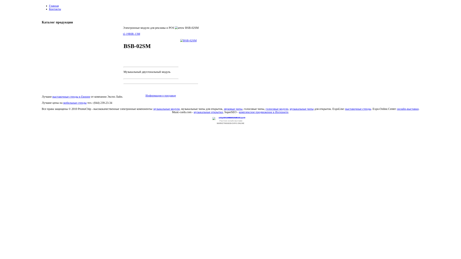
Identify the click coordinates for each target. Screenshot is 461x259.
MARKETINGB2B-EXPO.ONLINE (230, 123)
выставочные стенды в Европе (71, 96)
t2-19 (126, 33)
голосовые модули (277, 108)
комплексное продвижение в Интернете (263, 112)
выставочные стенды (358, 108)
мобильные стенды (75, 102)
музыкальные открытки (208, 112)
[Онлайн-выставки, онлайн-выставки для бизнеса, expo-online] (230, 118)
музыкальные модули (166, 108)
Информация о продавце (161, 95)
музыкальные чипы (302, 108)
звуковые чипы (233, 108)
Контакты (55, 9)
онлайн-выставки (408, 108)
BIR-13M (134, 33)
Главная (54, 5)
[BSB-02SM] (188, 40)
